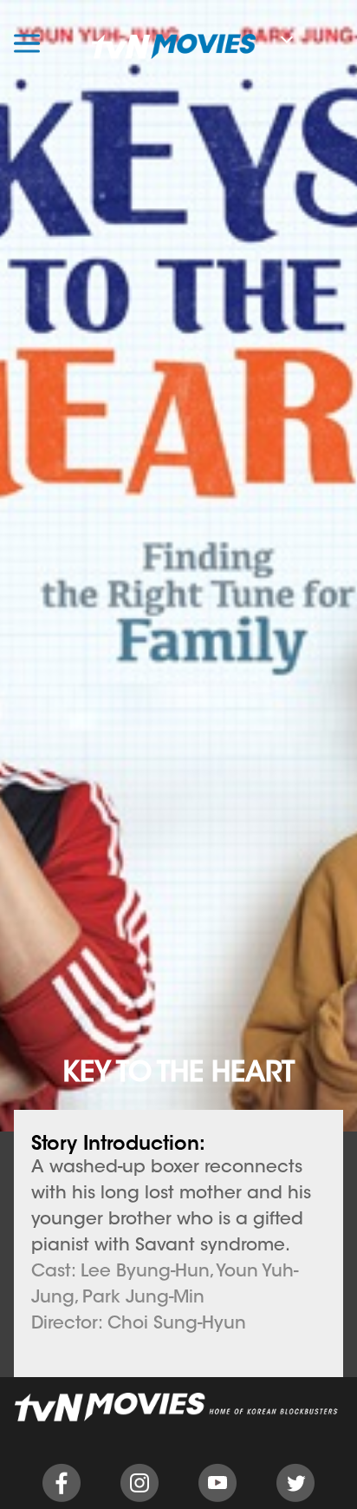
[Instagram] (139, 1499)
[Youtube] (217, 1499)
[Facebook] (61, 1499)
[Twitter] (295, 1499)
